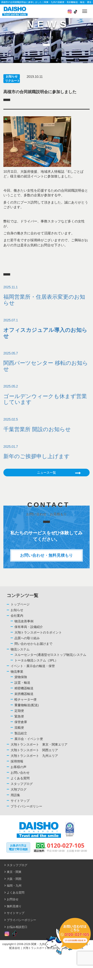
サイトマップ (20, 800)
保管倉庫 (20, 722)
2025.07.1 (45, 328)
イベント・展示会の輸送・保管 (33, 666)
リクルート (12, 80)
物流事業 (17, 671)
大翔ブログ (18, 789)
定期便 (19, 711)
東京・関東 (14, 872)
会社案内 (17, 615)
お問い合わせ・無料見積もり (46, 555)
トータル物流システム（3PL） (36, 660)
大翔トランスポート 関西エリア (34, 750)
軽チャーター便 (25, 699)
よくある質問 (20, 778)
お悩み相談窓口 (17, 927)
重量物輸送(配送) (26, 705)
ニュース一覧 (46, 472)
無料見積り (14, 906)
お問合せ (13, 899)
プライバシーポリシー (26, 806)
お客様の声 (18, 767)
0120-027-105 (65, 845)
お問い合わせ (20, 772)
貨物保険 (20, 677)
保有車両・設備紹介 (28, 627)
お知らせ (12, 76)
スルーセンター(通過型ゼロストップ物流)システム (50, 655)
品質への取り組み (27, 638)
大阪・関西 (14, 879)
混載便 (19, 727)
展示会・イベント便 (28, 739)
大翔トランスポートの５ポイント (38, 632)
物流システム (20, 649)
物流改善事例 (23, 621)
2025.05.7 (45, 361)
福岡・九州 (14, 885)
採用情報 (17, 761)
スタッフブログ (22, 784)
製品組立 (20, 733)
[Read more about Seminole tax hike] (7, 933)
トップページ (20, 604)
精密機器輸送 (23, 688)
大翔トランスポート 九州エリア (34, 755)
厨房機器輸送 (23, 694)
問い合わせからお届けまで (33, 643)
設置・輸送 (22, 682)
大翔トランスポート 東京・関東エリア (39, 744)
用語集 (15, 795)
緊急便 (19, 716)
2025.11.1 (44, 295)
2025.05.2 (45, 394)
